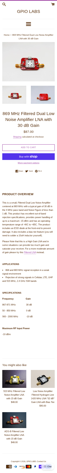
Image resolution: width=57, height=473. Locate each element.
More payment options (28, 163)
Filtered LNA (30, 252)
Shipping (17, 137)
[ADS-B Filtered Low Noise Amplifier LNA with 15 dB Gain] (14, 420)
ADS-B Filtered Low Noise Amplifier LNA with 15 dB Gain (14, 435)
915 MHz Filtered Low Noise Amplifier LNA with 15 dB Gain (14, 395)
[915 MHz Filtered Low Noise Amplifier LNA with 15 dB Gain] (14, 379)
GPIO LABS (28, 11)
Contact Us (41, 461)
